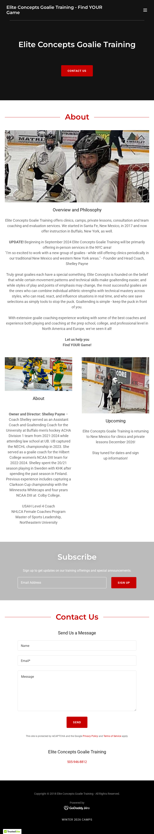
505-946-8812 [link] (77, 762)
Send (77, 722)
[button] (145, 10)
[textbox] (62, 582)
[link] (55, 13)
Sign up (124, 582)
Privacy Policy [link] (90, 736)
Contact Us (77, 70)
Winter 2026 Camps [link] (77, 819)
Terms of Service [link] (112, 736)
